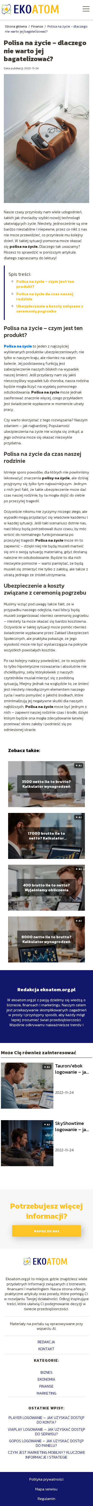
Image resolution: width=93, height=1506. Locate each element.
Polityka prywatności (46, 1479)
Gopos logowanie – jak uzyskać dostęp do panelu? (46, 1443)
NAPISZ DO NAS (46, 1231)
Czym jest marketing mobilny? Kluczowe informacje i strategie (46, 1454)
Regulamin (46, 1498)
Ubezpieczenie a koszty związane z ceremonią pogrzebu (49, 308)
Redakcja (46, 1342)
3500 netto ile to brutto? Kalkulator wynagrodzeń (46, 784)
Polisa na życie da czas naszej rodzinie (44, 296)
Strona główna (16, 26)
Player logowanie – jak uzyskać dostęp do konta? (46, 1420)
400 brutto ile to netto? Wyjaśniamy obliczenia (46, 888)
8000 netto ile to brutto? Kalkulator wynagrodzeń (46, 939)
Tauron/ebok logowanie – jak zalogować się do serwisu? (72, 1069)
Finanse (37, 26)
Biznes (46, 1372)
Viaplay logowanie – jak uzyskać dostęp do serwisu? (46, 1431)
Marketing (46, 1393)
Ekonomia (46, 1379)
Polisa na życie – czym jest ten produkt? (45, 283)
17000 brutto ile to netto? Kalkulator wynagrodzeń (46, 836)
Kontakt (46, 1349)
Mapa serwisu (46, 1489)
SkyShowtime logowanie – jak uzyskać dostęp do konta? (72, 1126)
